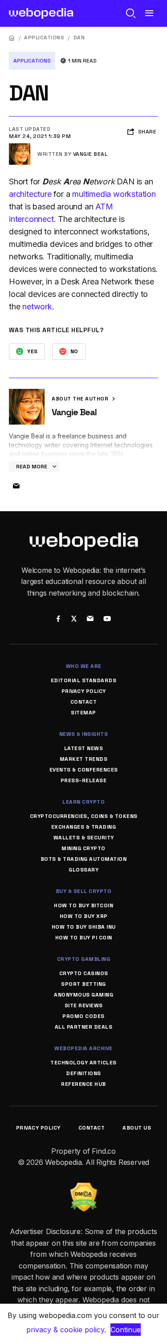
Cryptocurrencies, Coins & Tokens (84, 816)
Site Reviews (84, 1005)
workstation (134, 194)
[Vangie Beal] (19, 146)
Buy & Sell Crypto (84, 891)
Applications (44, 37)
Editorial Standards (84, 680)
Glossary (83, 869)
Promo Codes (83, 1016)
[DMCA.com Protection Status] (83, 1188)
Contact (83, 701)
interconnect (31, 219)
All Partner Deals (84, 1026)
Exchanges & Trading (83, 826)
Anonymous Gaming (83, 994)
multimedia (91, 194)
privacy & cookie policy (65, 1329)
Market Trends (84, 759)
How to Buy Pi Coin (83, 937)
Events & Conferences (83, 769)
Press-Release (84, 780)
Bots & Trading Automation (84, 859)
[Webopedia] (41, 13)
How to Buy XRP (84, 916)
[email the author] (16, 486)
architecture (30, 194)
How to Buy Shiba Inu (84, 926)
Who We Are (84, 666)
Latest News (83, 748)
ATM (104, 206)
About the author (81, 398)
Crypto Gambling (83, 959)
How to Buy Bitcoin (83, 905)
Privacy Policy (83, 691)
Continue (125, 1329)
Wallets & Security (83, 837)
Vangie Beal (90, 154)
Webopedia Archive (83, 1048)
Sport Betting (83, 984)
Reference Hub (83, 1084)
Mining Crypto (83, 848)
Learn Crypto (83, 801)
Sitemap (83, 712)
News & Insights (83, 734)
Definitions (83, 1073)
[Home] (12, 38)
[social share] (58, 619)
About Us (136, 1127)
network (37, 306)
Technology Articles (83, 1062)
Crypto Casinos (83, 973)
